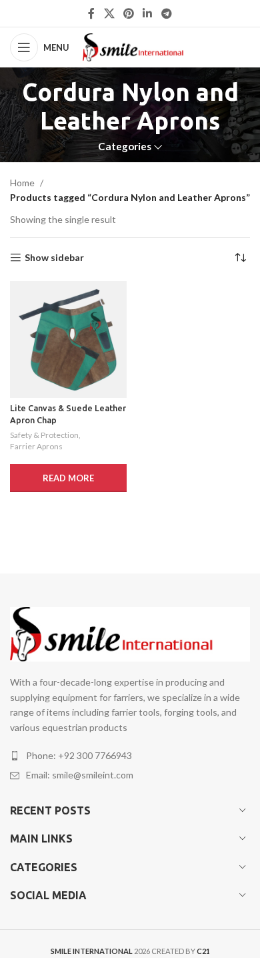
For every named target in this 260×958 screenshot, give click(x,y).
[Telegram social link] (166, 13)
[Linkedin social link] (148, 13)
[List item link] (130, 755)
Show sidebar (54, 257)
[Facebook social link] (91, 13)
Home (22, 182)
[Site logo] (142, 46)
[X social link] (109, 13)
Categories (124, 147)
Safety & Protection (44, 435)
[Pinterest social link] (128, 13)
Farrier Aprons (36, 446)
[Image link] (130, 633)
